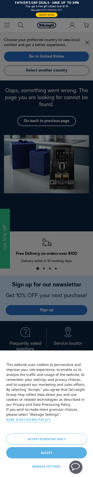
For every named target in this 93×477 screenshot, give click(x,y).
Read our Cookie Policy (28, 419)
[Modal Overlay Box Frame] (46, 9)
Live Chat (76, 467)
